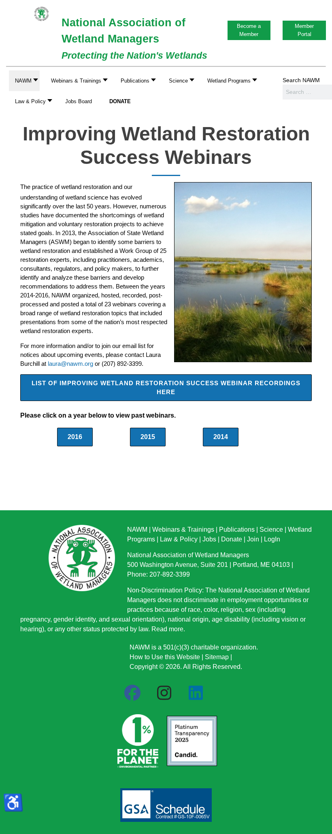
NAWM (137, 529)
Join (253, 539)
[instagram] (164, 693)
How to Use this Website (165, 657)
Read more (167, 629)
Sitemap (217, 657)
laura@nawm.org (70, 364)
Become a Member (249, 30)
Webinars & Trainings (183, 529)
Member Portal (304, 30)
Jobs (209, 539)
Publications (237, 529)
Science (271, 529)
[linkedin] (196, 693)
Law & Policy (179, 539)
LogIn (272, 539)
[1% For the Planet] (136, 738)
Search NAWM (301, 80)
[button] (77, 80)
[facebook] (132, 693)
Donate (231, 539)
